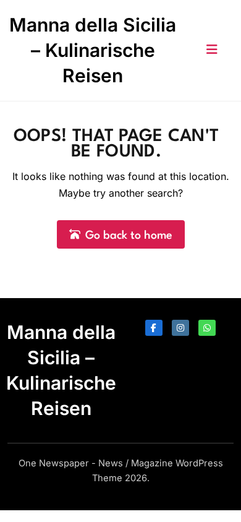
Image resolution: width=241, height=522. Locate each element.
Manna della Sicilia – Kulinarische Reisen (92, 50)
